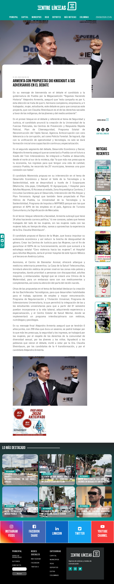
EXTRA (52, 571)
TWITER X (35, 567)
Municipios (37, 17)
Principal (13, 17)
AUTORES (16, 561)
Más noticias (70, 17)
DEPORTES (54, 567)
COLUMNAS (84, 17)
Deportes (56, 17)
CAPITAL (53, 556)
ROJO (47, 17)
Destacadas (103, 168)
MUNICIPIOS (54, 559)
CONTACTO (16, 565)
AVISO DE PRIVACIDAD (17, 556)
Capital (24, 17)
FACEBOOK (35, 563)
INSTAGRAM (36, 559)
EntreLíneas (103, 133)
